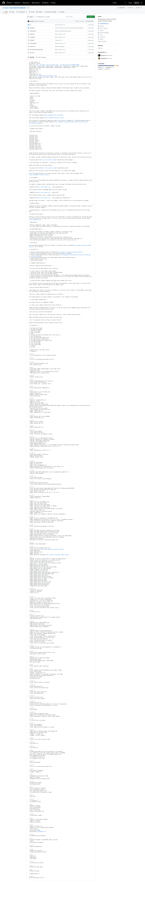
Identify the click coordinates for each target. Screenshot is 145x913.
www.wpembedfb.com (40, 831)
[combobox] (76, 17)
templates (32, 27)
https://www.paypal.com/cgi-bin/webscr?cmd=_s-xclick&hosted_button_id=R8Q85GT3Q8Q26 (57, 64)
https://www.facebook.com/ (43, 187)
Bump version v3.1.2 (60, 24)
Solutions (17, 2)
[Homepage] (3, 3)
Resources (26, 2)
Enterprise (45, 2)
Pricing (53, 2)
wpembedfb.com (104, 23)
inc (30, 24)
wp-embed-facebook (18, 8)
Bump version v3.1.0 (60, 37)
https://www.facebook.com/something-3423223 (52, 549)
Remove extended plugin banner (63, 31)
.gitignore (32, 34)
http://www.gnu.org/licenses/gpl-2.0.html (46, 75)
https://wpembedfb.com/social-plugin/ (54, 117)
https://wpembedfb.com (35, 219)
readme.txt (32, 46)
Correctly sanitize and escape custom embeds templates (69, 27)
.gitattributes (33, 31)
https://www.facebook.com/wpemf (49, 159)
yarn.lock (32, 52)
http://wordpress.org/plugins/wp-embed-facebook (70, 252)
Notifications (122, 7)
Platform (9, 2)
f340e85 (77, 21)
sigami (6, 8)
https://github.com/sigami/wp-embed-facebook (57, 554)
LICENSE (32, 40)
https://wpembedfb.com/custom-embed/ (53, 115)
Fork (131, 7)
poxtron (32, 21)
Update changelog (39, 21)
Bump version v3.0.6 (60, 34)
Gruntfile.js (32, 37)
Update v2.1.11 (58, 40)
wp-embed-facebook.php (36, 49)
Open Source (35, 2)
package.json (33, 43)
